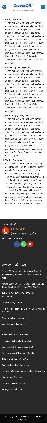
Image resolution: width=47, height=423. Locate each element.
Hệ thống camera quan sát (13, 383)
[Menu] (43, 7)
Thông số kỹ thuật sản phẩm (15, 359)
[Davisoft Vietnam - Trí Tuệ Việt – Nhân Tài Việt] (23, 7)
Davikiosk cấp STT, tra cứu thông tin (18, 353)
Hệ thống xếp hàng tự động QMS (16, 341)
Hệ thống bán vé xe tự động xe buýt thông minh (23, 371)
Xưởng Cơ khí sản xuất (12, 389)
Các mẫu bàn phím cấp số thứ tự (16, 365)
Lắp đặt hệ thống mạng (12, 377)
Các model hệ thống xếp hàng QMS (18, 347)
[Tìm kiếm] (4, 7)
